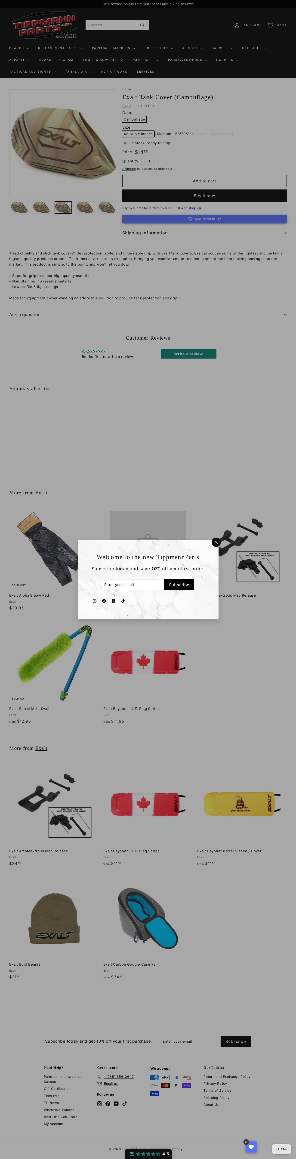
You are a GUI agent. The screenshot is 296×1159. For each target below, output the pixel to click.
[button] (148, 1154)
